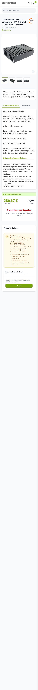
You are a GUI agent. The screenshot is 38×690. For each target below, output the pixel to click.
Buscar (19, 286)
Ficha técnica (25, 105)
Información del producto (11, 105)
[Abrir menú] (29, 3)
